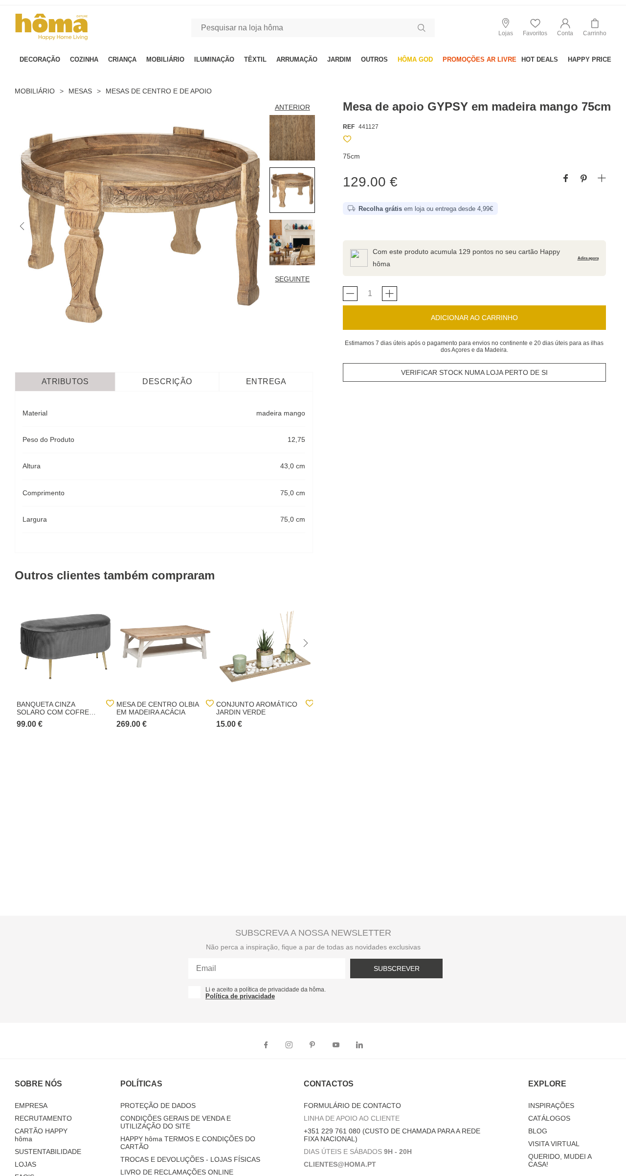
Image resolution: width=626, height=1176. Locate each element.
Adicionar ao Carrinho (474, 318)
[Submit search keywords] (421, 28)
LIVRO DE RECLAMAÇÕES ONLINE (176, 1172)
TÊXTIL (255, 59)
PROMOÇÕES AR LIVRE (479, 59)
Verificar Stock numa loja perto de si (474, 372)
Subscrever (397, 968)
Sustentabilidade (48, 1151)
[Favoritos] (347, 140)
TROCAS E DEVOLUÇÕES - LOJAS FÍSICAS (190, 1159)
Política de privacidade (240, 996)
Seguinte (292, 279)
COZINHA (84, 59)
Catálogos (549, 1118)
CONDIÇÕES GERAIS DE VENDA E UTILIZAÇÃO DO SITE (175, 1122)
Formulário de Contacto (352, 1105)
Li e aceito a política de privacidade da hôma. (265, 989)
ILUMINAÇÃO (214, 59)
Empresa (31, 1105)
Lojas (25, 1164)
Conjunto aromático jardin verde (256, 708)
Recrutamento (43, 1118)
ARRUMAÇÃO (296, 59)
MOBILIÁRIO (165, 59)
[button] (565, 28)
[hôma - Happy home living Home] (51, 39)
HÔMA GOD (415, 59)
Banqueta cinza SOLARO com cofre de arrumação (53, 708)
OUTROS (374, 59)
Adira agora (588, 258)
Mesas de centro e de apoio (159, 91)
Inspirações (551, 1105)
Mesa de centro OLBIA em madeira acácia (157, 708)
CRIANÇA (122, 59)
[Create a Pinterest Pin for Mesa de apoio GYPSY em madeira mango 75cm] (584, 179)
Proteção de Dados (158, 1105)
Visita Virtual (554, 1144)
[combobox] (313, 28)
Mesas (80, 91)
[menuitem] (40, 59)
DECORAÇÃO (40, 59)
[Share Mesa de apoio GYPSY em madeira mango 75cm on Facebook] (565, 179)
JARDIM (339, 59)
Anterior (292, 107)
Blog (537, 1131)
